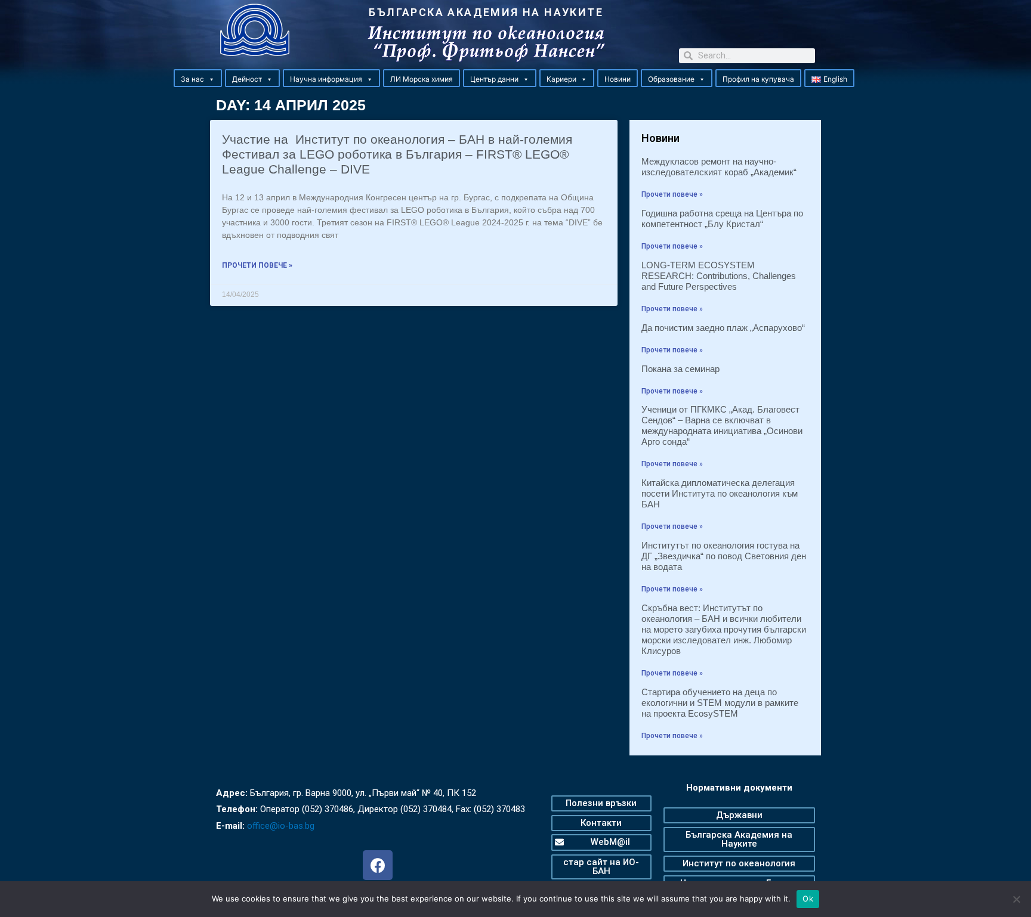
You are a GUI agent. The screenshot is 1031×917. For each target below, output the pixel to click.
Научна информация (326, 79)
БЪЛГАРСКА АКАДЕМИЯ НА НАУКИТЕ (486, 12)
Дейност (247, 79)
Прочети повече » (257, 265)
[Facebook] (378, 865)
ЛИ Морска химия (421, 79)
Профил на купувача (758, 79)
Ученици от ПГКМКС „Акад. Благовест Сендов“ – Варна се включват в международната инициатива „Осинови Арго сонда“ (721, 425)
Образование (671, 79)
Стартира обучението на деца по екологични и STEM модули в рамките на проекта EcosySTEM (719, 702)
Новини (617, 79)
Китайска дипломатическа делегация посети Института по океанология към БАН (719, 493)
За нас (192, 79)
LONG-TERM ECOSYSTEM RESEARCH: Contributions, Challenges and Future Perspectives (718, 276)
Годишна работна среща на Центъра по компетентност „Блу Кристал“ (722, 218)
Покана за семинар (680, 369)
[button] (211, 79)
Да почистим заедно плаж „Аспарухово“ (723, 328)
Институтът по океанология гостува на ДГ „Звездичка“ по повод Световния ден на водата (723, 556)
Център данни (494, 79)
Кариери (561, 79)
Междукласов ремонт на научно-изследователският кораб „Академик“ (719, 166)
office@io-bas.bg (280, 825)
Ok (807, 898)
